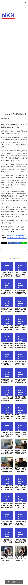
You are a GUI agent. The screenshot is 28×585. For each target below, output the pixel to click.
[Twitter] (4, 243)
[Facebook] (11, 243)
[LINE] (24, 243)
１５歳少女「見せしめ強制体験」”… (17, 235)
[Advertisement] (14, 36)
